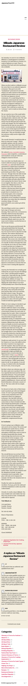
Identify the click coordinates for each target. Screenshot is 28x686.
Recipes (3, 670)
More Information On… (8, 668)
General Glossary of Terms (9, 655)
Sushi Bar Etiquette (7, 674)
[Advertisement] (14, 21)
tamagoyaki (5, 349)
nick (11, 49)
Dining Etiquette (6, 648)
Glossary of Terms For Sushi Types (12, 661)
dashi (16, 355)
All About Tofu (5, 644)
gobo (9, 165)
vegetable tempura (19, 152)
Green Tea (4, 663)
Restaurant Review (14, 39)
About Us (4, 637)
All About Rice (5, 642)
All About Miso (5, 640)
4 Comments (18, 49)
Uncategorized (6, 676)
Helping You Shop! (7, 665)
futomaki (4, 154)
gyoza (10, 152)
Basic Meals (5, 646)
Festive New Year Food (8, 653)
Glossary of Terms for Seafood (10, 635)
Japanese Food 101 (7, 3)
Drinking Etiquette (7, 650)
